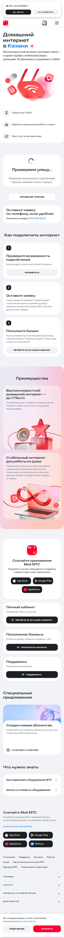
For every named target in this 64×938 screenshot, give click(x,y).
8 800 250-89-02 (37, 218)
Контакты (38, 857)
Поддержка (24, 857)
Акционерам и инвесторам (34, 867)
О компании (9, 857)
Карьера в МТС (10, 867)
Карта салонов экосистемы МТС (28, 862)
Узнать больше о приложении (17, 826)
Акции (6, 862)
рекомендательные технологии (19, 921)
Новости (51, 857)
